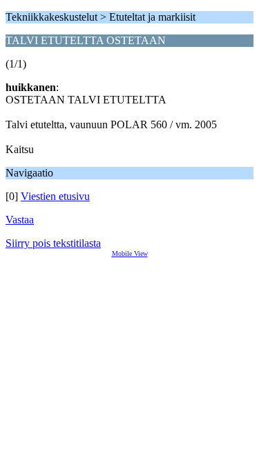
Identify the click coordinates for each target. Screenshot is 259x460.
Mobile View (130, 253)
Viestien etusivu (55, 196)
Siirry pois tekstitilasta (53, 243)
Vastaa (20, 220)
